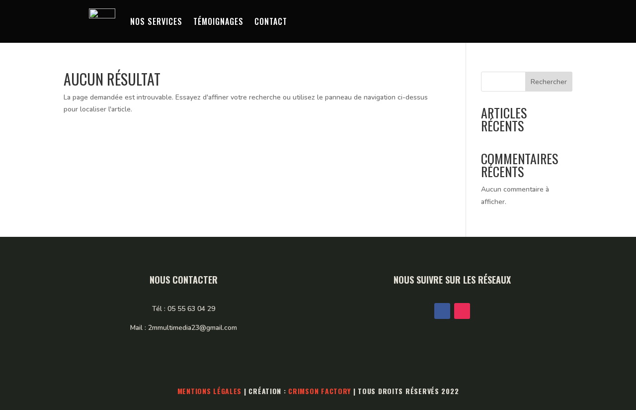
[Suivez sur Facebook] (442, 311)
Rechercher (549, 82)
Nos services (156, 21)
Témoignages (218, 21)
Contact (270, 21)
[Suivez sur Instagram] (462, 311)
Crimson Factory (319, 391)
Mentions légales (209, 391)
